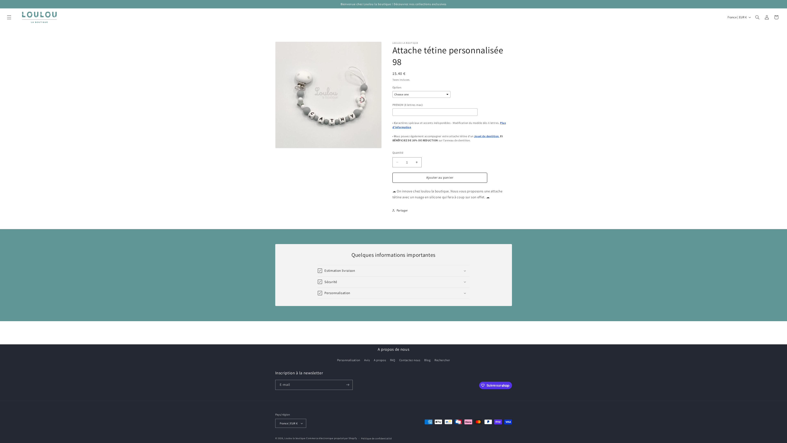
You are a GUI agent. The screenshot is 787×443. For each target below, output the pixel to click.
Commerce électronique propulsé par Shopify (331, 438)
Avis (367, 360)
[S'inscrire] (347, 385)
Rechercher (442, 360)
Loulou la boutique (294, 438)
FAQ (392, 360)
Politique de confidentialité (376, 438)
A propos (380, 360)
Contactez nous (409, 360)
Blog (427, 360)
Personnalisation (348, 360)
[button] (9, 17)
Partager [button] (402, 210)
